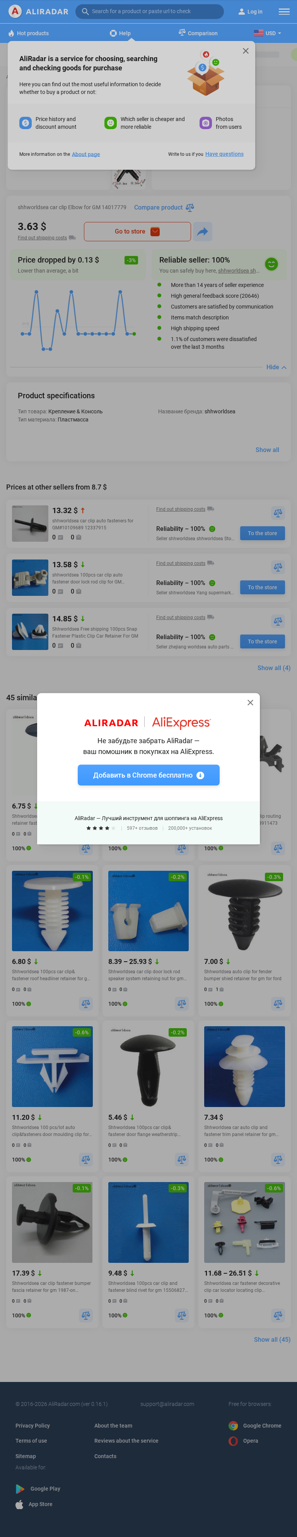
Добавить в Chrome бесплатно (143, 775)
